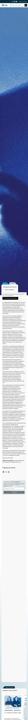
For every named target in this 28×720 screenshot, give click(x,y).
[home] (4, 5)
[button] (26, 5)
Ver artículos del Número (10, 298)
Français (25, 1)
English (20, 1)
